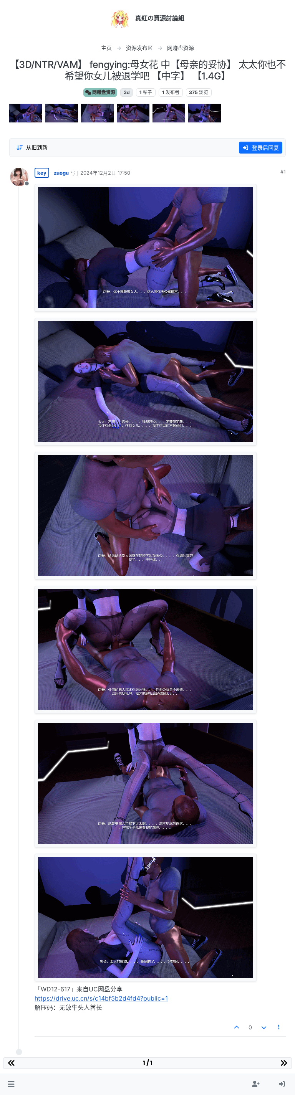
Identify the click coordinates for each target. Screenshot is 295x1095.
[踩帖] (264, 1027)
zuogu (61, 173)
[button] (11, 1084)
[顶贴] (237, 1027)
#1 (283, 171)
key (41, 173)
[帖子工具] (279, 1027)
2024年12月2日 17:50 (105, 173)
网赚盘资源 (103, 92)
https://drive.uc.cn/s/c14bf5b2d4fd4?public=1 (101, 998)
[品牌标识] (120, 18)
